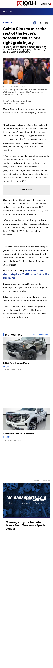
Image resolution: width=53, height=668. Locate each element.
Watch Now (45, 4)
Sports (8, 22)
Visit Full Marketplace (41, 334)
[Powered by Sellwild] (46, 480)
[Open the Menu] (4, 4)
